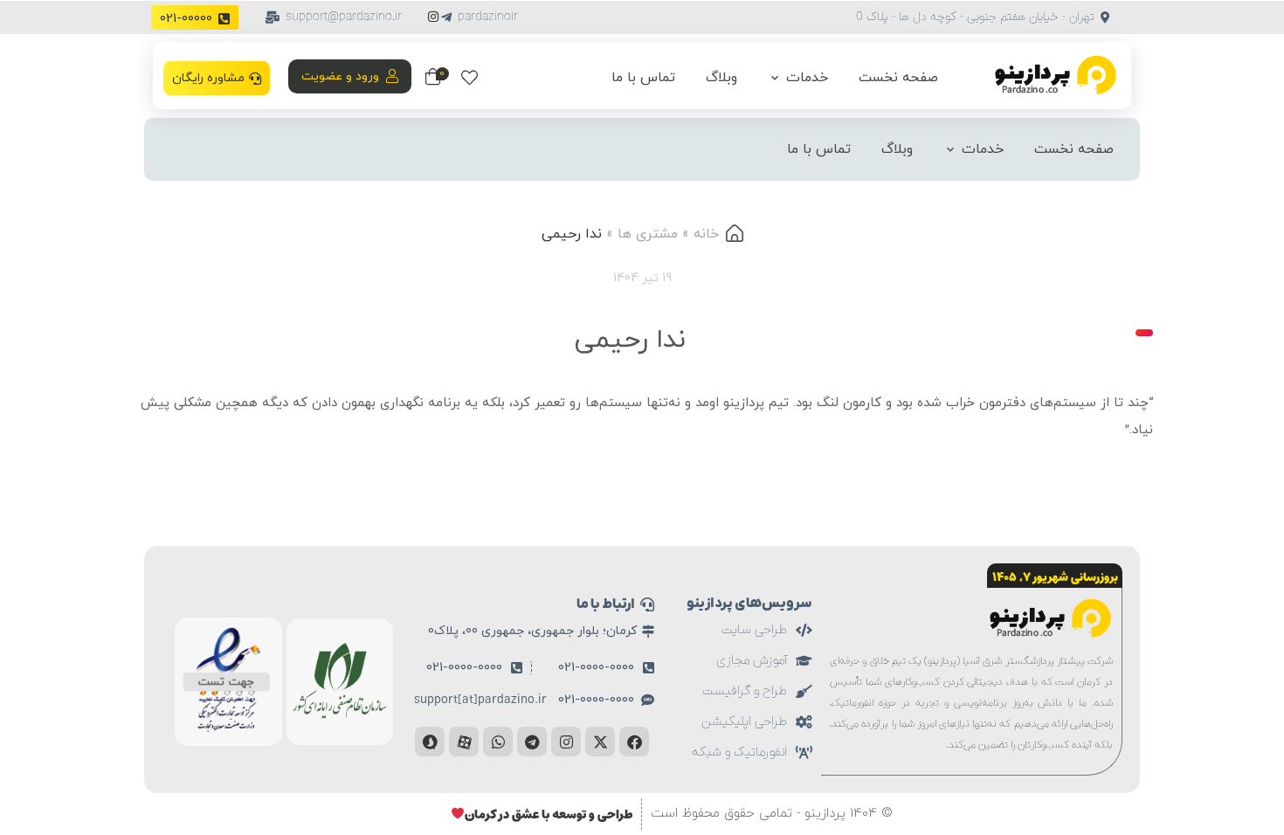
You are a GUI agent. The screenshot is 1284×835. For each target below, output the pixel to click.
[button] (479, 17)
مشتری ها (648, 234)
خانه (706, 234)
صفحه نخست (898, 77)
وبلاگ (721, 77)
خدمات (807, 77)
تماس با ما (643, 77)
